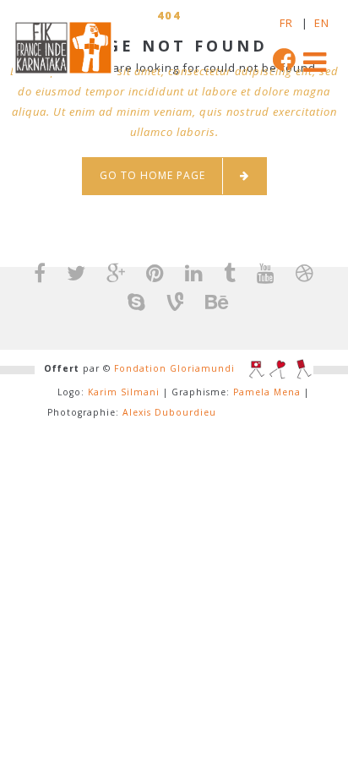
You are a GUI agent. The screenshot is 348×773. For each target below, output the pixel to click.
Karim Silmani (124, 392)
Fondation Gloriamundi (174, 368)
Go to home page (152, 175)
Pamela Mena (267, 392)
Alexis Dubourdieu (169, 412)
